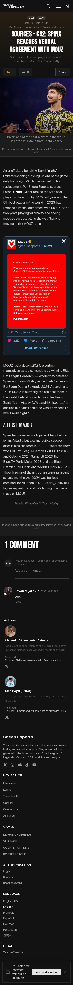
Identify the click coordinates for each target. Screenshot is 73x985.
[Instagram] (13, 765)
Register (8, 877)
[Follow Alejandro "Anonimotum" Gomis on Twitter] (7, 667)
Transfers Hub (12, 796)
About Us (9, 816)
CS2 (31, 17)
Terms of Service (13, 952)
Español (8, 918)
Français (8, 912)
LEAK (41, 17)
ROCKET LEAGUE (14, 854)
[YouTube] (34, 765)
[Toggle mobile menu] (58, 6)
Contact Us (10, 809)
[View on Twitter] (63, 244)
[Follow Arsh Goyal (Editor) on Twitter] (7, 717)
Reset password (12, 883)
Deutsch (8, 924)
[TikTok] (27, 765)
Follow (47, 246)
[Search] (48, 6)
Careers (8, 803)
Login (6, 871)
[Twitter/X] (5, 765)
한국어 (7, 935)
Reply (18, 602)
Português (10, 930)
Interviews (10, 783)
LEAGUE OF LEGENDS (17, 834)
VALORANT (10, 841)
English (8, 907)
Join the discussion (46, 972)
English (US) (11, 901)
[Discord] (20, 765)
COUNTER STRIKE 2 (16, 847)
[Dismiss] (64, 972)
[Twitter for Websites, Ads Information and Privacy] (64, 332)
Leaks (7, 790)
